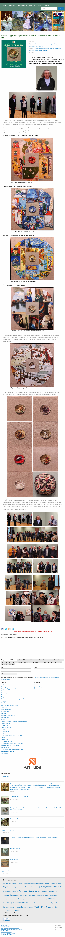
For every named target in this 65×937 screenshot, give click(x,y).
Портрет (3, 733)
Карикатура (5, 899)
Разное (3, 737)
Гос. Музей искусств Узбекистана (10, 891)
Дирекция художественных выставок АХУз (12, 929)
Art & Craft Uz (4, 925)
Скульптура (4, 739)
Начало (4, 5)
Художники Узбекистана (8, 751)
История (33, 895)
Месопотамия (14, 860)
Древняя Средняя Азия (25, 5)
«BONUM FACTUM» (12, 883)
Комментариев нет (33, 54)
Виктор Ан (22, 887)
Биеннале (4, 695)
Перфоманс (59, 899)
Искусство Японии (15, 819)
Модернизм (4, 725)
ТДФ (4, 907)
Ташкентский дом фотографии (10, 745)
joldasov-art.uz (5, 926)
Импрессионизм (6, 709)
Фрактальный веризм (6, 934)
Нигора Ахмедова (44, 899)
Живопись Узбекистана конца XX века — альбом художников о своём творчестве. (34, 837)
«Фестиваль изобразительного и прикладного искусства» (31, 883)
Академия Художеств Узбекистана (42, 43)
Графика (3, 701)
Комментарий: (5, 641)
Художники (12, 5)
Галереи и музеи (42, 886)
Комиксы (16, 899)
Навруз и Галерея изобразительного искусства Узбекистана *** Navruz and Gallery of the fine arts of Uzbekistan (36, 808)
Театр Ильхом (10, 907)
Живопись (53, 45)
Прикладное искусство (19, 902)
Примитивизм (31, 902)
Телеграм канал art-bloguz (8, 933)
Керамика (11, 899)
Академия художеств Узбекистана (10, 928)
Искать (61, 8)
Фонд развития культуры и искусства (12, 749)
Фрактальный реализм (28, 907)
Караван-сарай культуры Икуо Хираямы (47, 895)
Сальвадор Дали (15, 848)
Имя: (2, 667)
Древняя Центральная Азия (9, 705)
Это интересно (39, 46)
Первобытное (5, 731)
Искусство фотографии (8, 715)
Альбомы (4, 691)
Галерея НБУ (58, 48)
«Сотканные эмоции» (38, 48)
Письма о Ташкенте (6, 932)
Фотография (19, 907)
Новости (3, 729)
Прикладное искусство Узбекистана (11, 735)
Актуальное (58, 883)
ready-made (4, 685)
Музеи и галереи (6, 727)
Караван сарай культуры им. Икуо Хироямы (14, 721)
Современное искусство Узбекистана (12, 743)
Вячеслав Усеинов (30, 887)
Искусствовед (38, 5)
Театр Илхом (5, 747)
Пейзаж (51, 898)
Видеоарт (4, 697)
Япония (9, 910)
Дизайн (3, 703)
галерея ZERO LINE (15, 910)
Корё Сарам (4, 930)
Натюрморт (38, 899)
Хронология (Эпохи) (8, 830)
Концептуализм (38, 50)
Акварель (52, 883)
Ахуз (5, 886)
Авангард (4, 687)
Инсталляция (5, 711)
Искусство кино (5, 713)
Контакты (47, 5)
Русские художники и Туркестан (42, 903)
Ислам (3, 719)
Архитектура (5, 693)
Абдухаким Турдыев (49, 48)
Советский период (6, 741)
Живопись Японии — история (19, 797)
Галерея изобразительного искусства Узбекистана (16, 699)
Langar (4, 883)
